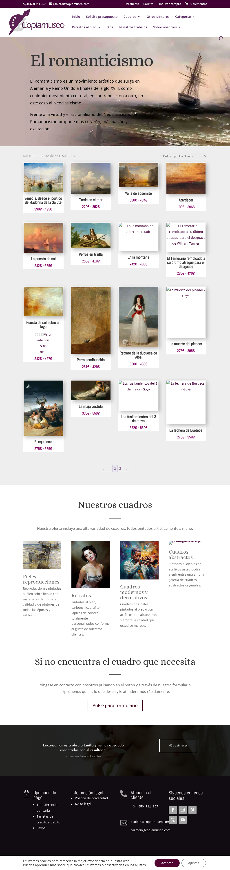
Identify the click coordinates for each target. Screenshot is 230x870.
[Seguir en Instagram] (183, 810)
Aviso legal (83, 804)
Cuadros (130, 17)
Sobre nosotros (165, 27)
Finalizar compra (169, 4)
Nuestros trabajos (133, 27)
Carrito (148, 4)
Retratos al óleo (84, 27)
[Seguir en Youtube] (183, 820)
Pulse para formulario (115, 705)
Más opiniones (178, 745)
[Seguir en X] (173, 820)
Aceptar (167, 863)
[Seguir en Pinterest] (192, 810)
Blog (110, 27)
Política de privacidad (91, 798)
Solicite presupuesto (102, 17)
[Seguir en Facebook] (173, 810)
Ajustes (193, 863)
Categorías (183, 17)
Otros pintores (158, 17)
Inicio (76, 17)
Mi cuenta (132, 4)
